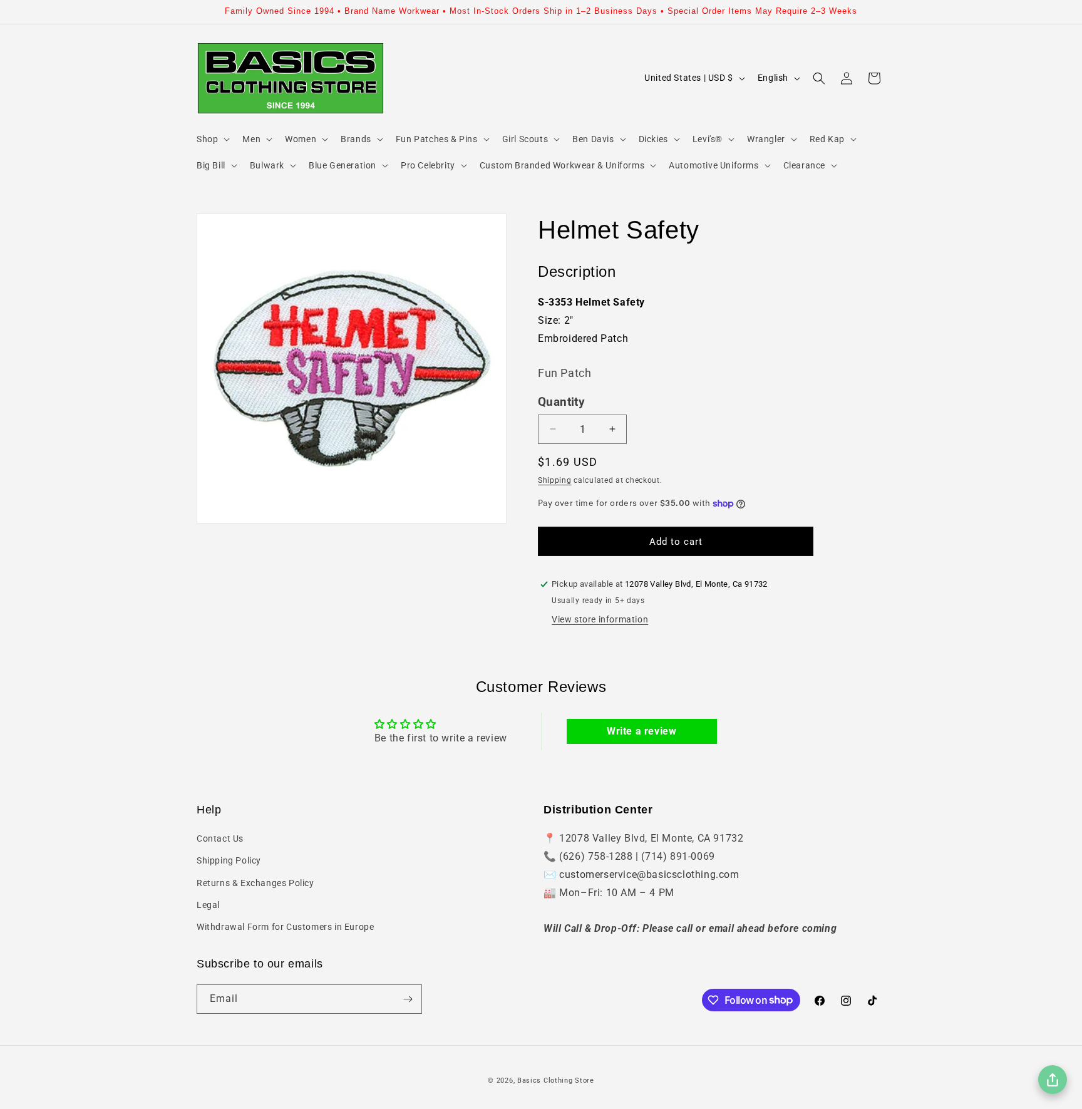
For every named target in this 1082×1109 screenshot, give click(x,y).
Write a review (641, 731)
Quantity (561, 402)
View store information (600, 619)
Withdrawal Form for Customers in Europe (285, 927)
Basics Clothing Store (555, 1080)
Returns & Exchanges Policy (255, 883)
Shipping (555, 480)
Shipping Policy (229, 860)
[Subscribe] (407, 999)
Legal (208, 905)
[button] (212, 139)
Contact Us (220, 838)
